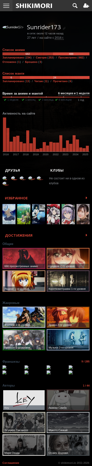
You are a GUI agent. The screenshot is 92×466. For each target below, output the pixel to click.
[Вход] (86, 5)
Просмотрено (70, 57)
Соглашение (10, 462)
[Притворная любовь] (79, 367)
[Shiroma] (40, 178)
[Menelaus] (23, 178)
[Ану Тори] (14, 178)
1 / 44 (86, 385)
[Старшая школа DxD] (57, 367)
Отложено (11, 61)
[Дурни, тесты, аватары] (57, 372)
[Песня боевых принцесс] (79, 372)
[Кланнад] (12, 372)
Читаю (41, 81)
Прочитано (62, 81)
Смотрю (44, 57)
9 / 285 (85, 361)
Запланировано (16, 57)
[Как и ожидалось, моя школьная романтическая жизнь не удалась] (35, 367)
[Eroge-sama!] (6, 183)
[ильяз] (6, 178)
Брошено (33, 61)
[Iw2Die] (32, 178)
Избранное (16, 197)
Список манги (13, 73)
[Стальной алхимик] (12, 367)
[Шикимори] (34, 5)
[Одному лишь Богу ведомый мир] (35, 372)
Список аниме (13, 50)
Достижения (19, 235)
